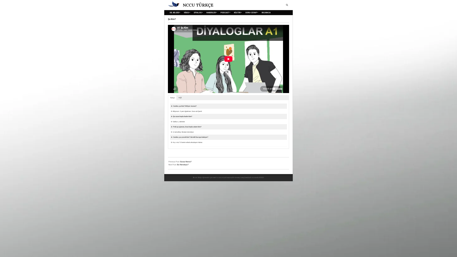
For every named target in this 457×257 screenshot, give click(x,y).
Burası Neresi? (186, 162)
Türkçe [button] (172, 98)
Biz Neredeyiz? (183, 165)
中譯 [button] (180, 98)
